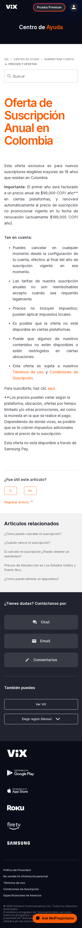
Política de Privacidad (17, 870)
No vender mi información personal (25, 876)
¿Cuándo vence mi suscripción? (27, 543)
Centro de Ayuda (26, 59)
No (30, 490)
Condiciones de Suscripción (21, 889)
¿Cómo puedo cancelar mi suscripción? (32, 534)
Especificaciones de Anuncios (22, 895)
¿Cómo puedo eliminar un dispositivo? (31, 579)
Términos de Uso (14, 882)
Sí (10, 490)
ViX (6, 59)
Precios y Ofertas (22, 64)
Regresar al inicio (17, 502)
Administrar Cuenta (59, 59)
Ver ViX (41, 704)
